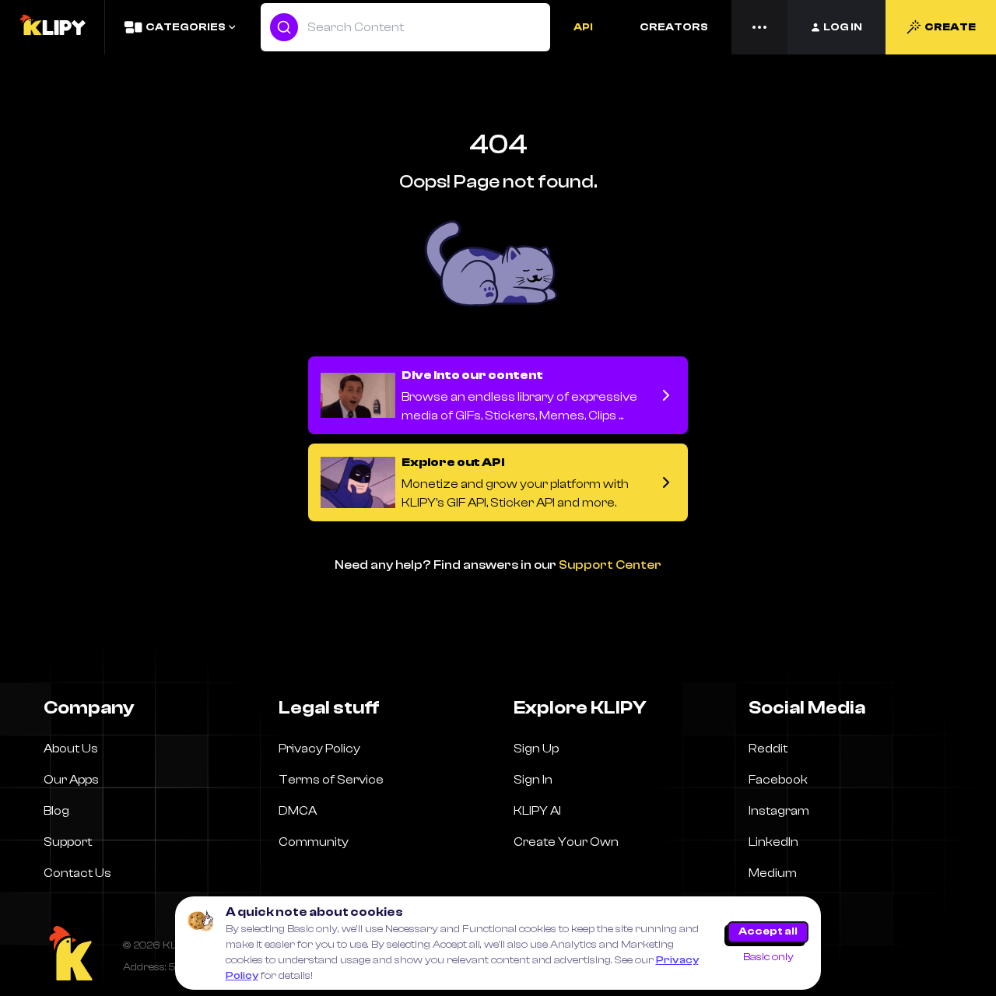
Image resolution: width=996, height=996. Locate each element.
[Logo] (52, 27)
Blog (56, 811)
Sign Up (536, 749)
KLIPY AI (537, 811)
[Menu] (759, 27)
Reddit (768, 749)
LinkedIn (773, 842)
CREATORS (674, 27)
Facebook (778, 780)
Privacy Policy (319, 749)
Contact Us (77, 873)
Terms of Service (331, 780)
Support (68, 842)
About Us (71, 749)
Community (314, 842)
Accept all (768, 931)
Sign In (533, 780)
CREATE (950, 27)
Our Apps (71, 780)
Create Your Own (566, 842)
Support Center (610, 565)
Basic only (768, 957)
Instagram (779, 811)
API (583, 27)
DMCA (298, 811)
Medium (773, 873)
